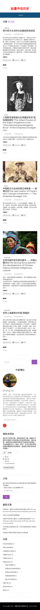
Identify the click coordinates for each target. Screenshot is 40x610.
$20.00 (7, 461)
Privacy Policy (33, 606)
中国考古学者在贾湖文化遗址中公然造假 (15, 532)
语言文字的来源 (10, 579)
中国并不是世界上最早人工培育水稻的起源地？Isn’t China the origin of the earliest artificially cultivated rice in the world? (19, 521)
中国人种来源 (7, 547)
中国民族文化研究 (8, 551)
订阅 (6, 497)
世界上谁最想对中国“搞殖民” (16, 313)
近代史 (6, 115)
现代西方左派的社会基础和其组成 (19, 30)
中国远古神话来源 (10, 572)
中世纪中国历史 (8, 544)
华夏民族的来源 (10, 576)
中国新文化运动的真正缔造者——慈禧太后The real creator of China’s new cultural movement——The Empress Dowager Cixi (20, 192)
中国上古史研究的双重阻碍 (11, 515)
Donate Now (8, 467)
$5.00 (6, 457)
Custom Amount (10, 463)
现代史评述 (7, 257)
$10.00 (7, 459)
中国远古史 (6, 562)
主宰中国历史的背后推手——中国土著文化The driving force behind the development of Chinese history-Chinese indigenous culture (20, 265)
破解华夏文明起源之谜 (20, 3)
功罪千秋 (6, 28)
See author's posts (10, 420)
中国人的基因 (9, 565)
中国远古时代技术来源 (12, 568)
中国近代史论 (7, 554)
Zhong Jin (8, 390)
